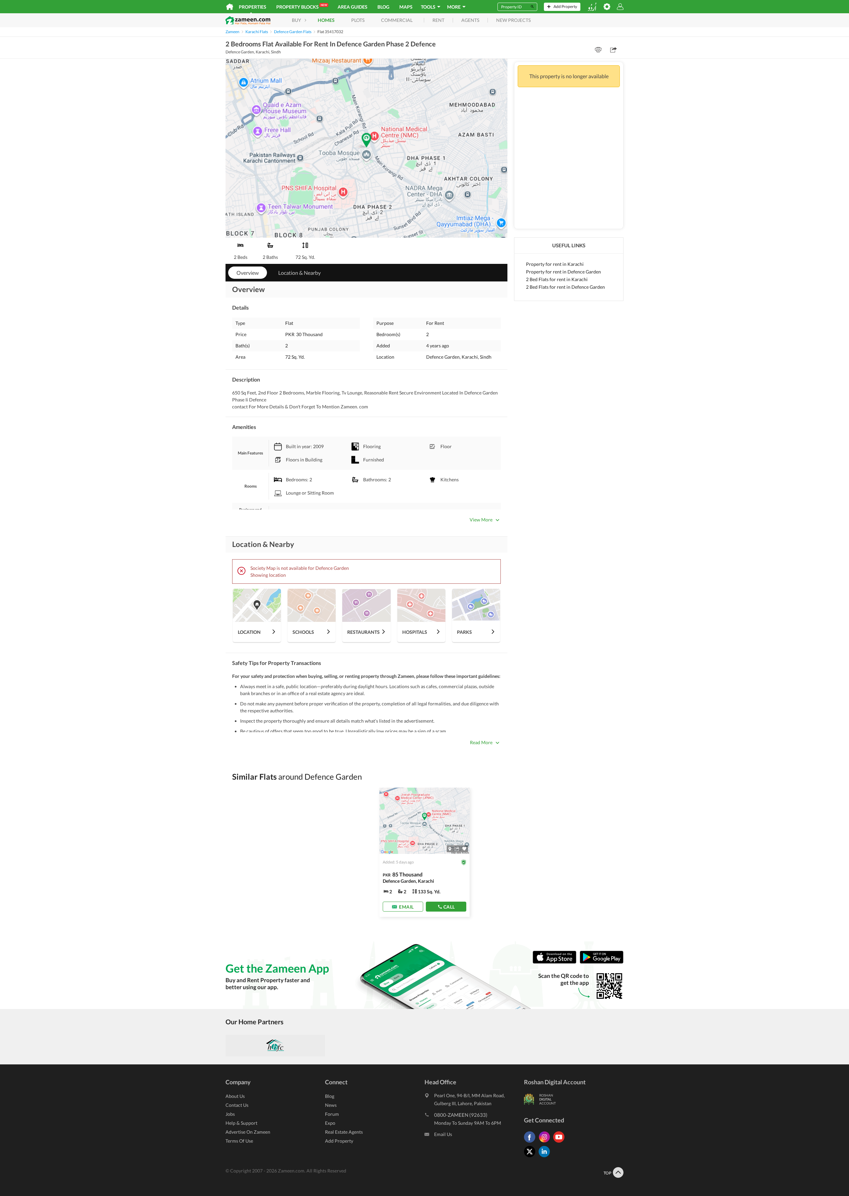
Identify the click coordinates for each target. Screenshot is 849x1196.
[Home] (230, 6)
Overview (247, 272)
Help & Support (241, 1123)
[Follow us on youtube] (560, 1142)
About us (235, 1096)
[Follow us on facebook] (531, 1142)
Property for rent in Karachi (555, 264)
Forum (332, 1114)
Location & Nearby (299, 272)
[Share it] (457, 849)
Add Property (339, 1141)
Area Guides (352, 7)
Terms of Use (239, 1141)
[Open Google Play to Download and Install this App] (601, 962)
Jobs (230, 1114)
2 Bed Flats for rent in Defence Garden (565, 287)
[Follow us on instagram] (546, 1142)
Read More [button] (481, 742)
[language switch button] (592, 7)
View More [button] (481, 519)
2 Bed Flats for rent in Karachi (557, 279)
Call (449, 907)
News (331, 1105)
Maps (406, 7)
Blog (383, 7)
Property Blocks (301, 6)
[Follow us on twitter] (531, 1157)
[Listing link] (424, 852)
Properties (252, 7)
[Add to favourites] (464, 849)
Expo (330, 1123)
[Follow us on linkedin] (546, 1157)
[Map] (449, 849)
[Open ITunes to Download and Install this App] (556, 962)
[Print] (598, 49)
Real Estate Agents (344, 1132)
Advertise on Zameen (248, 1132)
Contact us (237, 1105)
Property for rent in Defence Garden (563, 271)
